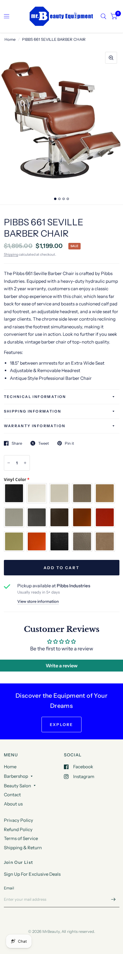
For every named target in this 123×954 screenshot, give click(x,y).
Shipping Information (32, 411)
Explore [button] (61, 724)
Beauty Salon (17, 786)
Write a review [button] (62, 666)
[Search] (103, 16)
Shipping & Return (23, 847)
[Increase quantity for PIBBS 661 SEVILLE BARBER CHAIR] (25, 462)
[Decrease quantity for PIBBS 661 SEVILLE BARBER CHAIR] (8, 462)
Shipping (11, 254)
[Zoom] (111, 58)
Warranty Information (35, 426)
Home (10, 39)
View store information (38, 601)
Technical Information (35, 396)
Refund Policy (18, 829)
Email (9, 888)
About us (13, 804)
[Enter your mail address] (113, 899)
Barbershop (16, 776)
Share (17, 443)
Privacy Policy (18, 820)
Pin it (69, 443)
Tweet (43, 443)
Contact (12, 794)
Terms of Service (21, 838)
